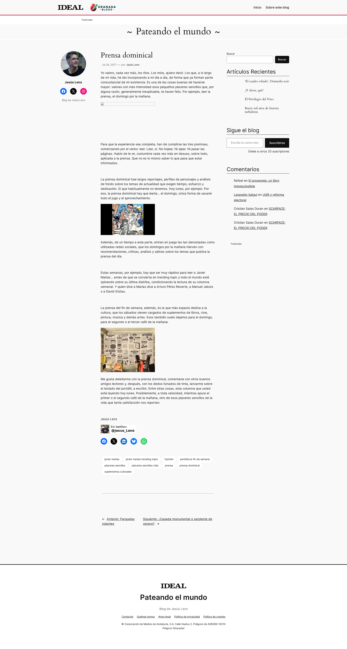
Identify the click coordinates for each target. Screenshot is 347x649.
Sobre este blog (277, 7)
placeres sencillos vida (145, 465)
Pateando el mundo (173, 31)
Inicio (257, 7)
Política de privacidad (187, 616)
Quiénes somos (146, 616)
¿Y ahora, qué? (254, 90)
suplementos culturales (118, 471)
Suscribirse (277, 143)
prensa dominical (189, 465)
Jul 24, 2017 (109, 64)
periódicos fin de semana (195, 459)
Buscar (231, 53)
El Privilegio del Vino (259, 99)
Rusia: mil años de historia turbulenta (262, 110)
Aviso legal (164, 616)
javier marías (111, 459)
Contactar (127, 616)
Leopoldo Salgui (245, 195)
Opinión (169, 459)
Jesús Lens (132, 64)
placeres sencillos (114, 465)
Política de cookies (214, 616)
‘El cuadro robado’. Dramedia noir (267, 81)
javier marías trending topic (142, 459)
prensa (169, 465)
